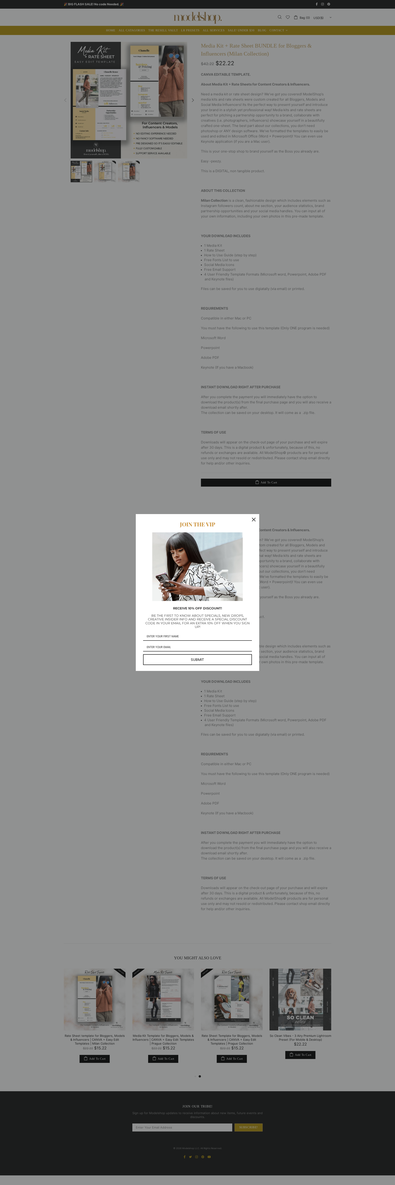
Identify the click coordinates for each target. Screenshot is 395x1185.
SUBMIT (197, 659)
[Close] (253, 519)
